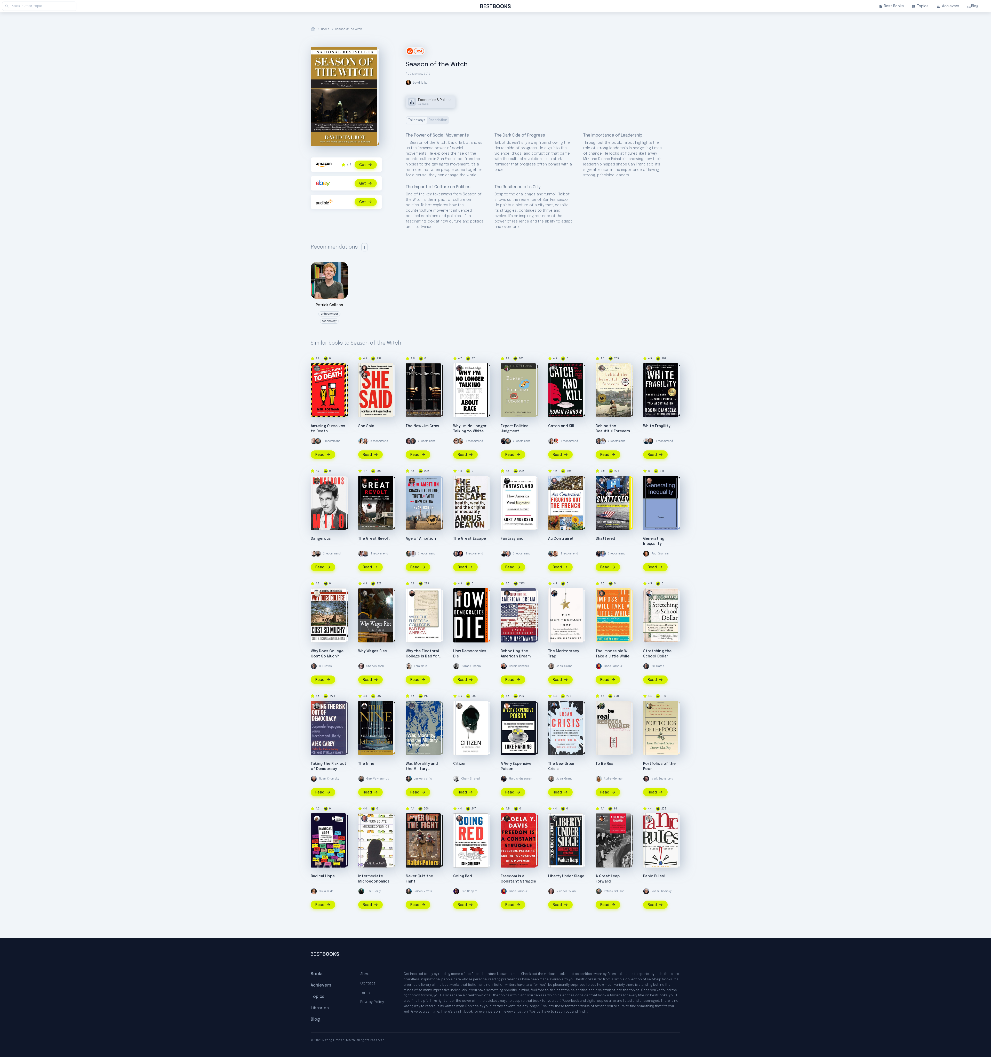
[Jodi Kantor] (364, 375)
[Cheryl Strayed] (456, 779)
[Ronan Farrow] (554, 368)
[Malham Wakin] (412, 706)
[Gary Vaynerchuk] (361, 779)
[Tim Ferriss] (551, 554)
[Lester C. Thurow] (649, 481)
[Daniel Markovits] (554, 593)
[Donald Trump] (365, 554)
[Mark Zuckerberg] (409, 441)
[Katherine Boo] (602, 368)
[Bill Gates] (413, 441)
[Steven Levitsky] (459, 593)
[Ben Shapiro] (456, 891)
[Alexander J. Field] (602, 818)
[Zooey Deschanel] (555, 441)
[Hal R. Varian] (364, 818)
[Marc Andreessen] (504, 441)
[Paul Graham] (646, 554)
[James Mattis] (409, 779)
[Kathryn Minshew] (361, 441)
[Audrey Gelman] (599, 779)
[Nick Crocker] (413, 554)
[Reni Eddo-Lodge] (459, 368)
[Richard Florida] (554, 706)
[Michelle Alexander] (412, 368)
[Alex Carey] (317, 706)
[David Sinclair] (504, 554)
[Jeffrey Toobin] (364, 706)
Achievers (950, 6)
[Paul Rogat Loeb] (602, 593)
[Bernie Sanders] (504, 666)
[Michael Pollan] (551, 891)
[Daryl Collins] (649, 706)
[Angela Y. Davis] (507, 818)
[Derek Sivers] (555, 554)
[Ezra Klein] (409, 666)
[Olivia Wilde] (314, 891)
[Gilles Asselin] (554, 481)
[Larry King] (603, 554)
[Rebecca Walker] (602, 706)
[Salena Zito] (364, 481)
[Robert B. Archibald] (317, 593)
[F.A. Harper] (364, 593)
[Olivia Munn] (551, 441)
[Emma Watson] (456, 441)
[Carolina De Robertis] (317, 818)
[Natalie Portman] (365, 441)
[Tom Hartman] (507, 593)
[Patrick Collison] (318, 441)
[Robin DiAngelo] (649, 368)
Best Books (894, 6)
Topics (923, 6)
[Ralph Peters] (412, 818)
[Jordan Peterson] (460, 554)
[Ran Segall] (646, 441)
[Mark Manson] (603, 441)
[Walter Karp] (554, 818)
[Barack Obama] (456, 666)
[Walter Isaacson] (508, 554)
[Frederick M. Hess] (649, 593)
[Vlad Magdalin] (650, 441)
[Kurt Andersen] (507, 481)
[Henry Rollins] (318, 554)
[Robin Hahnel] (649, 818)
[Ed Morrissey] (459, 818)
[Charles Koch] (361, 666)
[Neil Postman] (317, 368)
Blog (975, 6)
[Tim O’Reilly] (361, 891)
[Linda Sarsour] (599, 666)
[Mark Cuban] (361, 554)
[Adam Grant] (551, 666)
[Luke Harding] (507, 706)
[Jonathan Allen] (602, 481)
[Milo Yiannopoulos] (317, 481)
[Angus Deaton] (459, 481)
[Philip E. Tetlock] (507, 368)
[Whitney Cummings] (314, 554)
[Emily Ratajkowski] (460, 441)
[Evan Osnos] (412, 481)
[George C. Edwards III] (412, 593)
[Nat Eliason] (314, 441)
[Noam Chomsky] (314, 779)
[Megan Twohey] (364, 368)
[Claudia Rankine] (459, 706)
